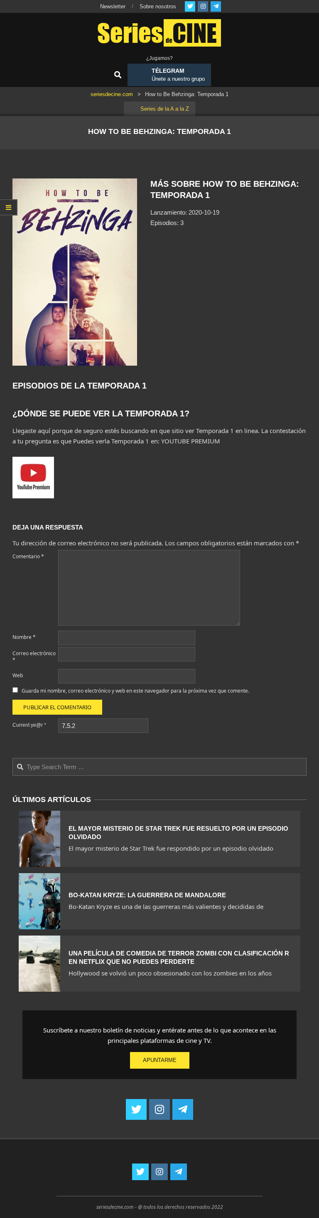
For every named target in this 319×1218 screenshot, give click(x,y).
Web (17, 675)
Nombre (24, 637)
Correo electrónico (34, 656)
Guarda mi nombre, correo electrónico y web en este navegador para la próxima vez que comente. (135, 690)
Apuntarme (160, 1060)
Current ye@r (29, 725)
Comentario (28, 556)
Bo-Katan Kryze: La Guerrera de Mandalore (147, 895)
